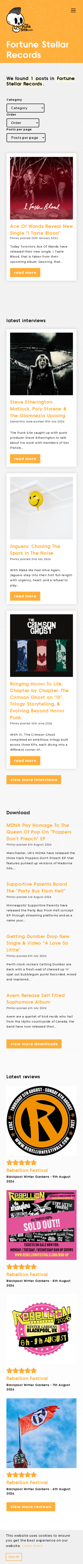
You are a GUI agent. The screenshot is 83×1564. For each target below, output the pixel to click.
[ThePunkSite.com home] (19, 19)
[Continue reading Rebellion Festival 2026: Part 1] (41, 1433)
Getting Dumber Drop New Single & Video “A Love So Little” (38, 943)
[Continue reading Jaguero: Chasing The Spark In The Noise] (41, 508)
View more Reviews (30, 1506)
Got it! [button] (13, 1557)
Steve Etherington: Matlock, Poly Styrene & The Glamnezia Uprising (38, 408)
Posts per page (19, 129)
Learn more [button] (32, 1546)
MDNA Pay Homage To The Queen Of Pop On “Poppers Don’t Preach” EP (38, 832)
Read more (25, 272)
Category (14, 100)
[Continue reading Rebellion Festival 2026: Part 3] (41, 1225)
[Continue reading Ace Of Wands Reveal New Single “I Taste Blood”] (41, 188)
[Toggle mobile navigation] (73, 10)
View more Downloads (34, 1044)
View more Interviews (33, 779)
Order (11, 114)
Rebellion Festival (27, 1170)
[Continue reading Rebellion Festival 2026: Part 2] (41, 1329)
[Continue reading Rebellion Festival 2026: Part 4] (41, 1121)
